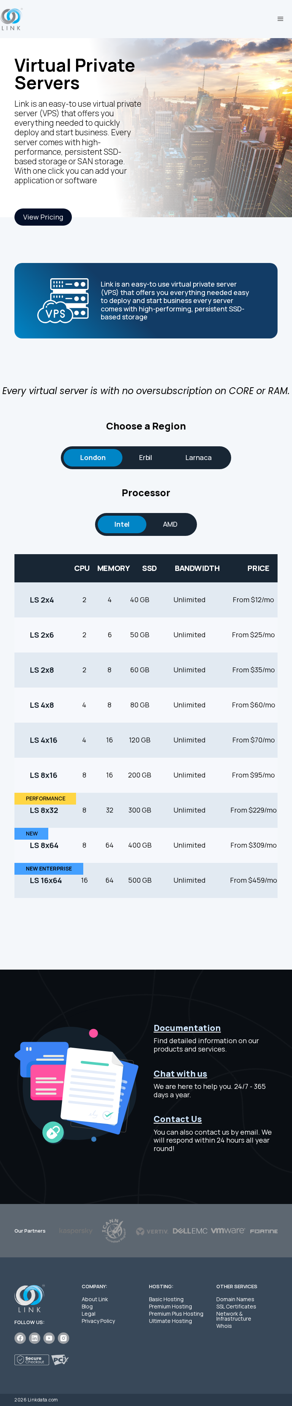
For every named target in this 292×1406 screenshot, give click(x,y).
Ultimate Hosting (170, 1320)
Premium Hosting (170, 1306)
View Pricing (43, 216)
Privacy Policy (98, 1320)
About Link (95, 1299)
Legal (88, 1313)
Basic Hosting (166, 1299)
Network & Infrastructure (233, 1316)
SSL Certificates (236, 1306)
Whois (224, 1325)
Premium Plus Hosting (176, 1313)
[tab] (92, 458)
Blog (87, 1306)
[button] (280, 19)
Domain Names (235, 1299)
